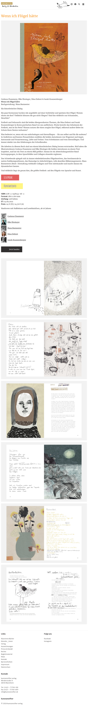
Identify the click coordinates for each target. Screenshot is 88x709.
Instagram (48, 641)
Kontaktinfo (10, 186)
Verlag (3, 644)
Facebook (47, 639)
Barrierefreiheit (6, 662)
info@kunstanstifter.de (9, 692)
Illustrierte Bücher (7, 639)
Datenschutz (5, 667)
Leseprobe (8, 177)
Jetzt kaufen (14, 249)
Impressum (5, 664)
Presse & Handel (7, 649)
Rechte (3, 652)
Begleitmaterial (6, 654)
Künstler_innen (7, 641)
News (3, 657)
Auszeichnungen (7, 646)
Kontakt (4, 659)
